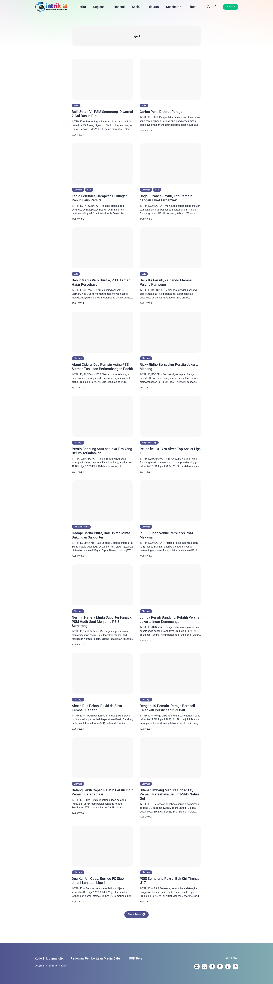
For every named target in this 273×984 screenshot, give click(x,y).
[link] (197, 966)
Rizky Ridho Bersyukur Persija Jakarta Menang (169, 367)
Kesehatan (173, 7)
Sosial (136, 7)
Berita (81, 7)
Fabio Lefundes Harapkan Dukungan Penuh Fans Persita (99, 198)
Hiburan (153, 7)
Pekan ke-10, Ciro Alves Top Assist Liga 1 (170, 451)
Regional (99, 7)
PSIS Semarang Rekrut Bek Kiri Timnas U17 (169, 881)
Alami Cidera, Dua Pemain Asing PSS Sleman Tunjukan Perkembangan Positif (102, 367)
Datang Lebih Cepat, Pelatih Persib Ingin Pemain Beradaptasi (102, 792)
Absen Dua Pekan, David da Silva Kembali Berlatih (97, 708)
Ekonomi (119, 7)
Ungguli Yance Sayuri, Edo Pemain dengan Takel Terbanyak (166, 198)
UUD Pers (135, 958)
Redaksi (230, 6)
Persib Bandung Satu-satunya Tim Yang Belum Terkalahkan (102, 451)
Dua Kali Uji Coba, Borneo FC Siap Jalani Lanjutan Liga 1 (98, 881)
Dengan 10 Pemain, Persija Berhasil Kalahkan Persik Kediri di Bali (167, 708)
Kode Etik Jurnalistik (49, 958)
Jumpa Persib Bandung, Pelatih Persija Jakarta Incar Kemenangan (170, 619)
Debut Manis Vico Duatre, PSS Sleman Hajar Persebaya (101, 282)
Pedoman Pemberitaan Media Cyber (96, 958)
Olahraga (78, 190)
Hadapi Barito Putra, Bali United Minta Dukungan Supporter (101, 535)
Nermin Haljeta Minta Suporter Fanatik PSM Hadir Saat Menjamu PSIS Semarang (101, 621)
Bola (76, 105)
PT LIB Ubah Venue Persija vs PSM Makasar (166, 535)
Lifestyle (194, 7)
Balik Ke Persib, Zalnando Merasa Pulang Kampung (166, 282)
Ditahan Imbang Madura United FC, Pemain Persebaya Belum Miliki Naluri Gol (169, 794)
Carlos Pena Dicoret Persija (161, 112)
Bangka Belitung (149, 442)
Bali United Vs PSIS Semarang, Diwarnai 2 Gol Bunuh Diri (102, 114)
